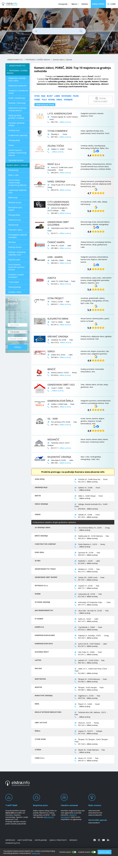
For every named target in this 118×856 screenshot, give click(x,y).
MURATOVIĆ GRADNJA (44, 695)
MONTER (38, 687)
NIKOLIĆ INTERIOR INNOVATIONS (48, 712)
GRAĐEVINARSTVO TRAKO (45, 569)
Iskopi (11, 145)
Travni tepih (13, 282)
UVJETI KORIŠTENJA (24, 840)
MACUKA (38, 668)
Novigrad (66, 96)
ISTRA (37, 96)
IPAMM (37, 594)
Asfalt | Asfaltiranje (16, 98)
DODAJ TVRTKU (98, 4)
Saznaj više (36, 853)
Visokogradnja (14, 287)
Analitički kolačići (84, 852)
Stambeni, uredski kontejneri (16, 275)
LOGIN (112, 4)
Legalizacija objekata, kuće (17, 191)
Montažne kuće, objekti (15, 208)
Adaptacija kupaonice (17, 85)
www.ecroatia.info (95, 815)
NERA (37, 704)
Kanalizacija (13, 170)
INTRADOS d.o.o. (41, 585)
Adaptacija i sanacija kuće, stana (16, 79)
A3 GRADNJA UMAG (42, 527)
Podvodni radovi (15, 230)
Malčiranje (12, 197)
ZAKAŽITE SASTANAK (69, 816)
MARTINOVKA (40, 679)
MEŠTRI (38, 496)
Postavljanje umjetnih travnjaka (17, 236)
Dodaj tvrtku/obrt (100, 100)
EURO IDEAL (39, 552)
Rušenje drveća (14, 247)
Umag (59, 99)
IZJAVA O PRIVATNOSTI (58, 840)
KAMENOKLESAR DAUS (44, 643)
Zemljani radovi (15, 292)
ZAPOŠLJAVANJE (41, 840)
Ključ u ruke (13, 175)
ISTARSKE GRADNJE (42, 602)
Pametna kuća (14, 220)
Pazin (76, 96)
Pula (44, 99)
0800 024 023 (49, 817)
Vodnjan (68, 99)
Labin (57, 96)
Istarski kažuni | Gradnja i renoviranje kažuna (17, 153)
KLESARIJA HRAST (42, 652)
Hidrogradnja (14, 140)
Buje (43, 96)
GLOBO (37, 561)
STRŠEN (38, 750)
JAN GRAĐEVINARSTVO (44, 610)
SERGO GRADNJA (41, 504)
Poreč (37, 99)
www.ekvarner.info (95, 813)
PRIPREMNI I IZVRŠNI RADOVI (37, 59)
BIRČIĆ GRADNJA (41, 536)
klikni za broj (92, 482)
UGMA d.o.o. (40, 758)
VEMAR (37, 514)
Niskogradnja (14, 215)
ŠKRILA (37, 731)
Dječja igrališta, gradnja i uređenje (16, 116)
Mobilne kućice (14, 202)
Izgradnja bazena (15, 160)
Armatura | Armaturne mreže (18, 91)
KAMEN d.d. (39, 627)
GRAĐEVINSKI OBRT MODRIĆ (46, 577)
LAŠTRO (38, 660)
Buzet (50, 96)
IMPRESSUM (10, 840)
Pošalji (17, 347)
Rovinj (51, 99)
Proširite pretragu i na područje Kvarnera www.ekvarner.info (73, 472)
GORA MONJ (39, 479)
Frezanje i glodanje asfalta (16, 124)
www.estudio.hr (94, 823)
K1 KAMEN (39, 619)
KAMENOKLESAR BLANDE (45, 635)
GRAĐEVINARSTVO (15, 59)
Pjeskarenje (13, 225)
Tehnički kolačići (65, 852)
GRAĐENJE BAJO (41, 487)
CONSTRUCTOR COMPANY (45, 544)
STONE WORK (40, 739)
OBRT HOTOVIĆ (41, 722)
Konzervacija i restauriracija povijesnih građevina (17, 182)
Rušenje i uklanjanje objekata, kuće (17, 253)
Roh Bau (12, 242)
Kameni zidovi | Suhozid (62, 59)
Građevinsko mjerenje (17, 135)
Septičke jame (14, 259)
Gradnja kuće (14, 130)
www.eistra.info (94, 810)
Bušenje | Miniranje (17, 103)
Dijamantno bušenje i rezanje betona (17, 109)
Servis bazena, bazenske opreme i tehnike (16, 267)
